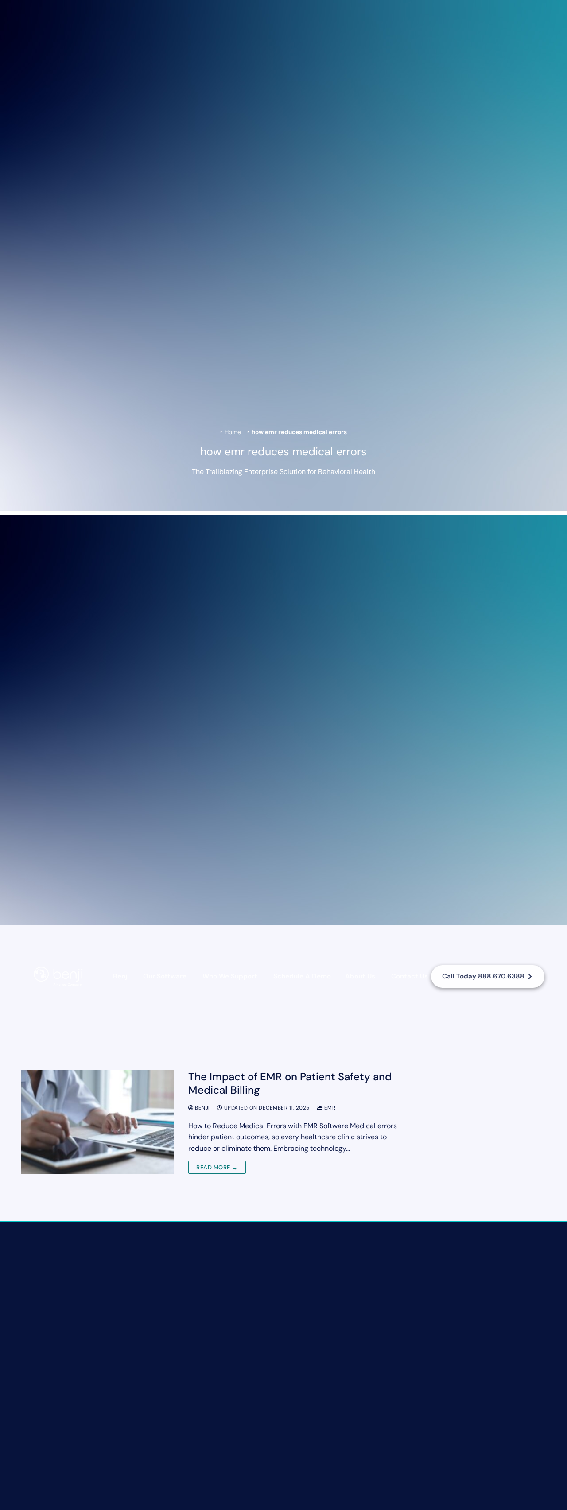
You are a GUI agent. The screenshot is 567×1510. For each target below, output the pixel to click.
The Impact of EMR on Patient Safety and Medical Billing (290, 1083)
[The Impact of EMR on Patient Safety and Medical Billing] (97, 1122)
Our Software (164, 976)
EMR (328, 1108)
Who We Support (229, 976)
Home (233, 432)
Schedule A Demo (302, 976)
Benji (121, 976)
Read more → (217, 1167)
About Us (360, 976)
